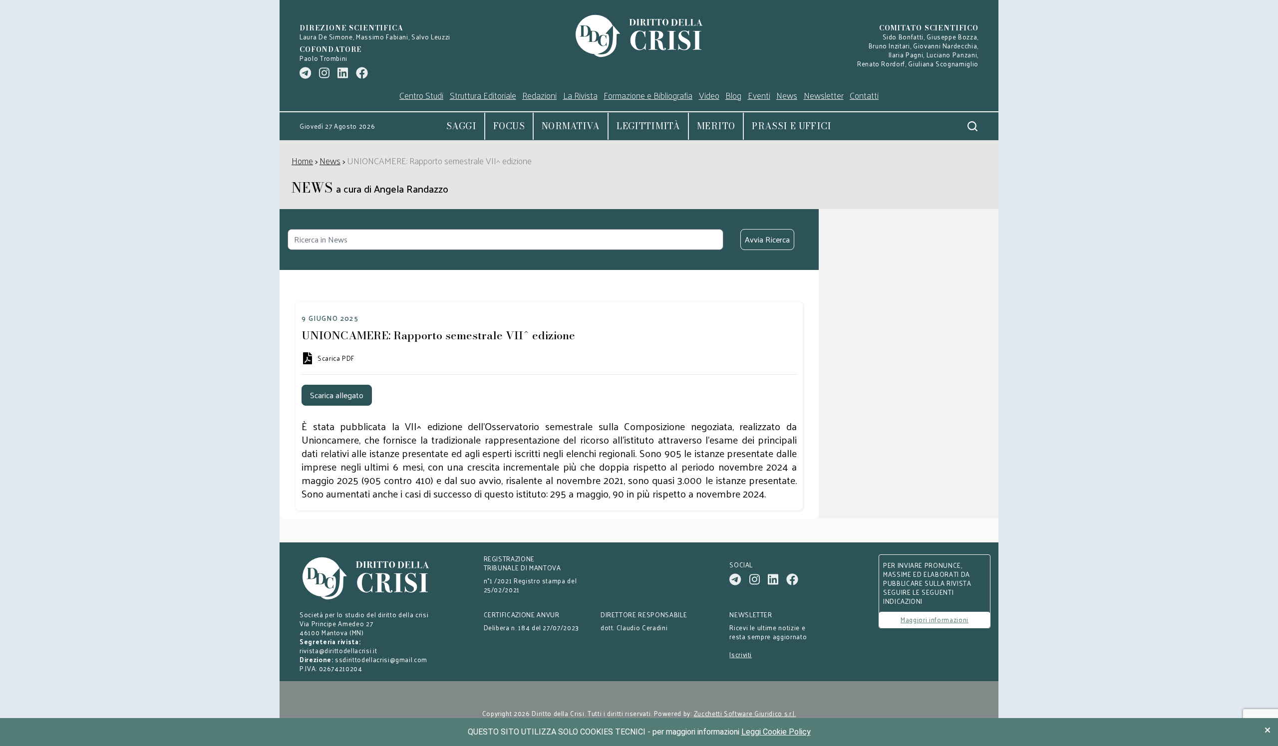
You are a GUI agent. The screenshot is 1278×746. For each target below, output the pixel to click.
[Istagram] (324, 73)
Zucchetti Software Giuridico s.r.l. (745, 713)
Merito (716, 126)
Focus (509, 126)
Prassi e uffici (791, 126)
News (330, 160)
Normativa (571, 126)
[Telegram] (305, 73)
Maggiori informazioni (934, 619)
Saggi (461, 126)
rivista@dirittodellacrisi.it (338, 650)
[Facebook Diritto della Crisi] (362, 73)
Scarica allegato (336, 395)
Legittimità (648, 126)
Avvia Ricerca (767, 239)
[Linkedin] (342, 73)
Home (302, 160)
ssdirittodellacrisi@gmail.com (381, 659)
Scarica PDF (336, 358)
